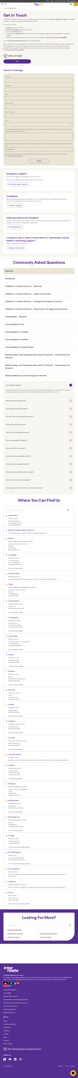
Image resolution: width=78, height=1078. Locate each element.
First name (7, 76)
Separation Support (9, 990)
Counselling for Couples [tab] (17, 332)
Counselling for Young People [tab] (19, 347)
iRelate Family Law (9, 1012)
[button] (73, 1073)
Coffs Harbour (14, 601)
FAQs (5, 1037)
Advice (52, 1)
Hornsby (11, 738)
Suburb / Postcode (9, 112)
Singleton (12, 881)
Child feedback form (15, 227)
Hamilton (11, 721)
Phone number (8, 103)
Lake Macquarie (14, 754)
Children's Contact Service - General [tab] (23, 286)
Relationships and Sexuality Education (15, 999)
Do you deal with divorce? (16, 424)
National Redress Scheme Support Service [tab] (26, 375)
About (47, 1)
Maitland (11, 784)
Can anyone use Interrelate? (17, 409)
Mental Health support (10, 996)
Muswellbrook (14, 817)
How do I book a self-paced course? (20, 472)
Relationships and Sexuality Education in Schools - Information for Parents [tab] (37, 356)
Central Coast (14, 573)
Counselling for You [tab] (14, 324)
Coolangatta (13, 617)
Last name (7, 85)
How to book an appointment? (17, 464)
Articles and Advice (9, 1024)
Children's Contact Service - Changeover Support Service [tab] (33, 301)
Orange (11, 835)
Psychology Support (9, 1009)
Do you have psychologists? (17, 440)
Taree (10, 892)
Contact (64, 1)
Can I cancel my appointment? (18, 432)
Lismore (11, 765)
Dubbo (11, 655)
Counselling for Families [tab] (16, 339)
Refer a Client (7, 1044)
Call (17, 61)
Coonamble (12, 636)
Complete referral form (16, 248)
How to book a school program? (18, 480)
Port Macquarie (14, 852)
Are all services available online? (18, 456)
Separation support (14, 937)
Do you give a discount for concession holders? (24, 488)
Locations (6, 1031)
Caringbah (12, 555)
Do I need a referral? (13, 385)
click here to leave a (56, 37)
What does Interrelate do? (16, 401)
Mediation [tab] (10, 278)
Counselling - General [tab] (16, 316)
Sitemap (73, 1066)
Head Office (13, 515)
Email (6, 94)
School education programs (48, 933)
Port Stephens (14, 869)
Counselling (7, 993)
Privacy (67, 1066)
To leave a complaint (15, 205)
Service (7, 120)
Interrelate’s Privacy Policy (15, 50)
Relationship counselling (15, 933)
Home (5, 8)
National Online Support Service (21, 530)
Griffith (11, 704)
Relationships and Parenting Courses (15, 1003)
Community (58, 1)
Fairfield (11, 671)
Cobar (10, 584)
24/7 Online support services (17, 184)
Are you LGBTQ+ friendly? (15, 448)
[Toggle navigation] (2, 4)
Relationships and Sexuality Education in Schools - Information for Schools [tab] (37, 366)
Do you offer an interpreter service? (19, 416)
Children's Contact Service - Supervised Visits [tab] (28, 294)
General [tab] (9, 271)
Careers (6, 1034)
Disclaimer (60, 1066)
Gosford (11, 690)
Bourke (11, 538)
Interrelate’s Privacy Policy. (15, 156)
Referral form (20, 34)
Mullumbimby (13, 800)
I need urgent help (45, 937)
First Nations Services (10, 1006)
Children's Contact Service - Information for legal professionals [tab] (36, 309)
